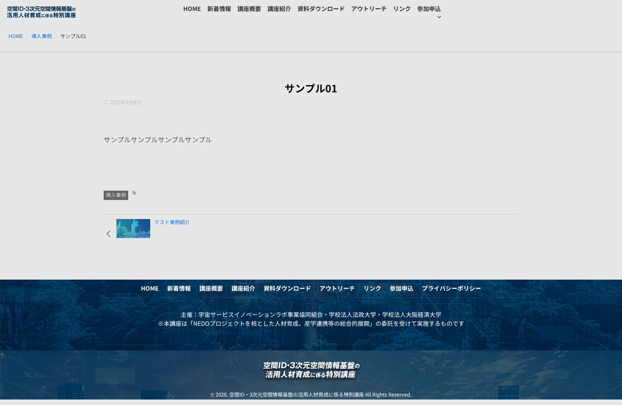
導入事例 (116, 195)
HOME (192, 9)
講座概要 (249, 9)
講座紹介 (279, 9)
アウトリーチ (369, 9)
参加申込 (429, 9)
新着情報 (219, 9)
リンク (402, 9)
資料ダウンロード (321, 9)
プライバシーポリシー (451, 288)
